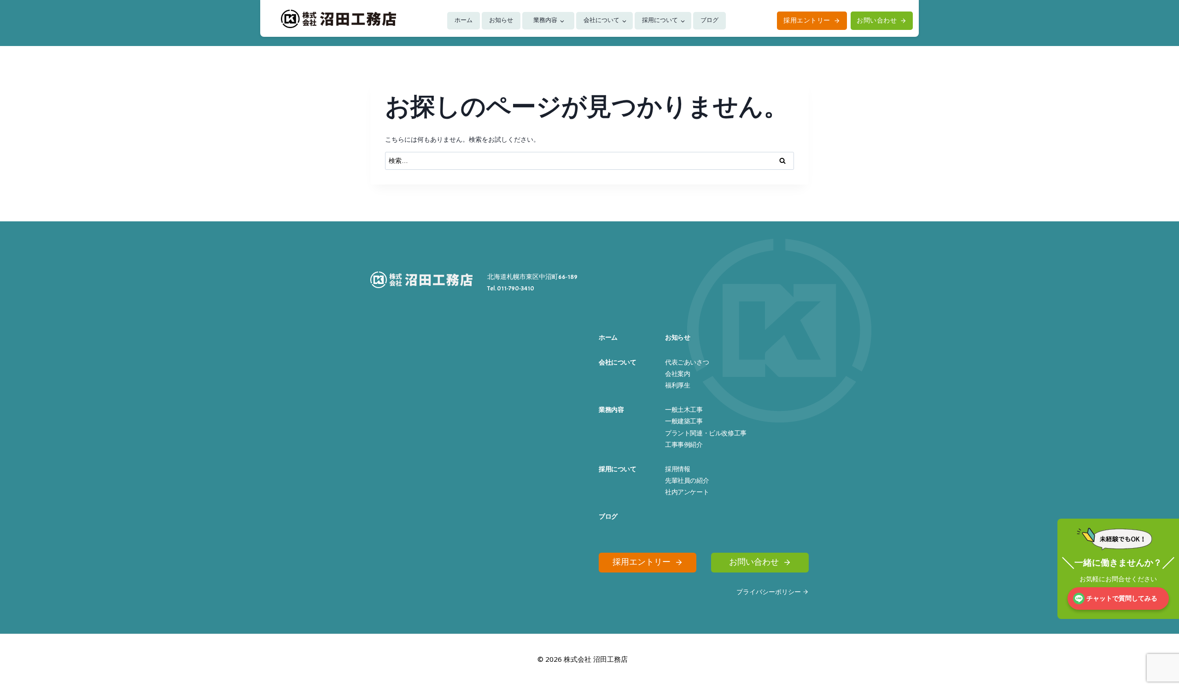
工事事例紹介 (684, 445)
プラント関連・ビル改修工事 (706, 433)
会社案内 (677, 374)
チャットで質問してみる (1121, 598)
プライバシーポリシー (768, 592)
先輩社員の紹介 (687, 481)
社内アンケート (687, 492)
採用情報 (677, 469)
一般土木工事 (684, 410)
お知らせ (501, 20)
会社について (601, 20)
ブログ (709, 20)
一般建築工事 (684, 421)
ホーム (464, 20)
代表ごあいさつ (687, 362)
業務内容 (545, 20)
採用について (660, 20)
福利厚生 (677, 385)
